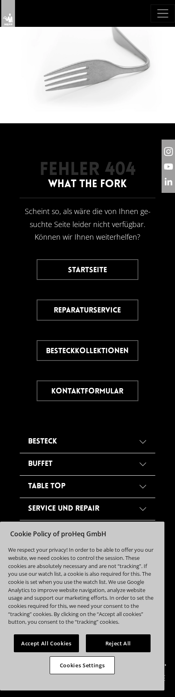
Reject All (118, 643)
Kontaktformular (87, 391)
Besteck (42, 442)
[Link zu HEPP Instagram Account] (168, 151)
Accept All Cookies (46, 643)
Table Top (47, 486)
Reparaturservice (87, 311)
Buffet (40, 464)
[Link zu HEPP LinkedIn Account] (168, 181)
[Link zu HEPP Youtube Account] (168, 166)
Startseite (87, 270)
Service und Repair (63, 509)
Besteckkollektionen (87, 351)
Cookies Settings (82, 665)
